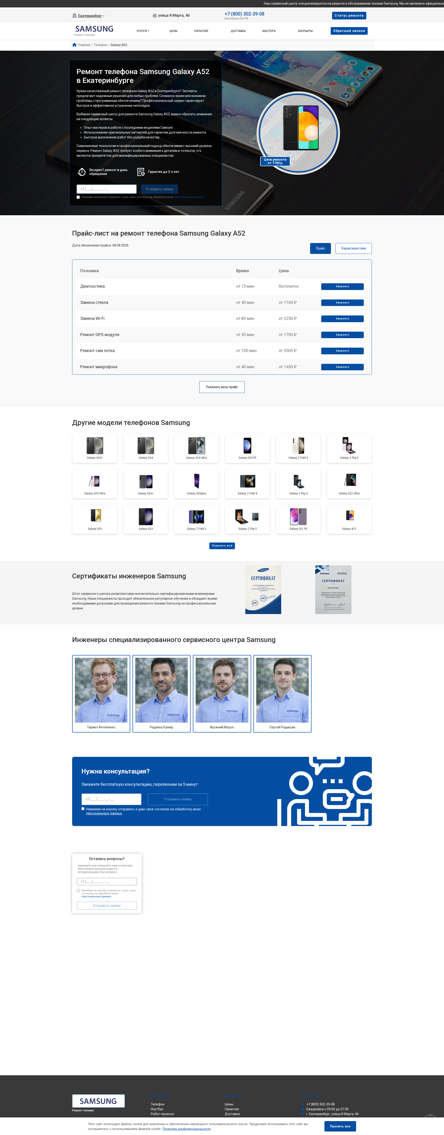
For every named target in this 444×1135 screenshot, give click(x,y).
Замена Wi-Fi (92, 318)
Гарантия (201, 31)
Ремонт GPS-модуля (99, 334)
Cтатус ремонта (349, 15)
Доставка (238, 31)
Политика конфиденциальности (187, 1129)
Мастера (269, 31)
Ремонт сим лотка (97, 350)
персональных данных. (189, 197)
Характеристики (353, 248)
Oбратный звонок (349, 31)
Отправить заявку (159, 189)
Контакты (305, 31)
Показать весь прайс (222, 387)
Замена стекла (94, 302)
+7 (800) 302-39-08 (244, 13)
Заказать (342, 286)
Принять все (340, 1126)
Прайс (320, 248)
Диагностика (92, 286)
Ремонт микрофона (98, 366)
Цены (173, 31)
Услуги (141, 31)
